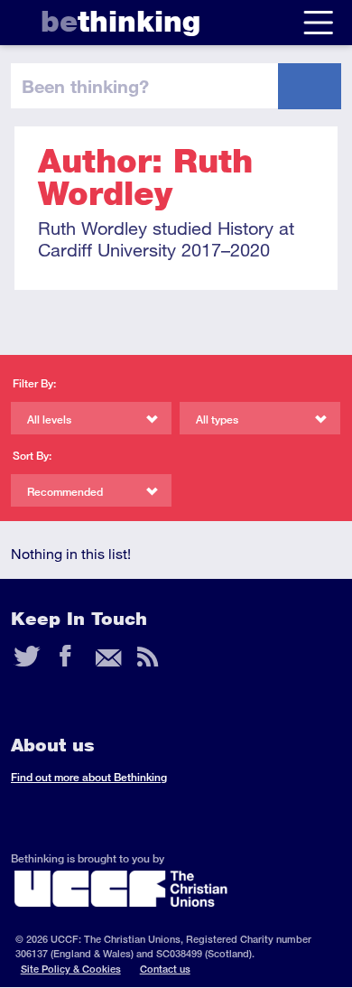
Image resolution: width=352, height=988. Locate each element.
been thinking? (85, 86)
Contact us (165, 968)
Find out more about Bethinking (89, 777)
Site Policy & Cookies (71, 968)
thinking (120, 21)
